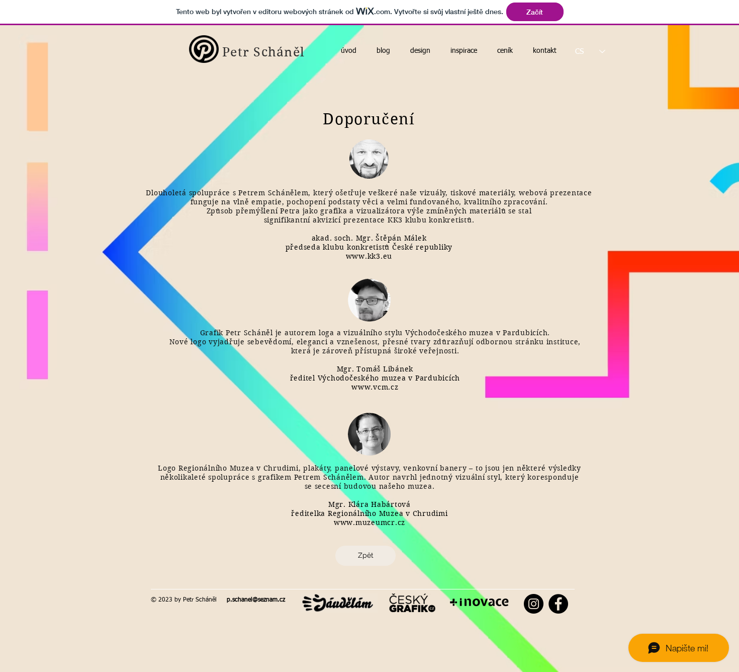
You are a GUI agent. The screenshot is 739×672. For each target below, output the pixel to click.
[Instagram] (533, 604)
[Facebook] (558, 604)
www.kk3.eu (369, 256)
